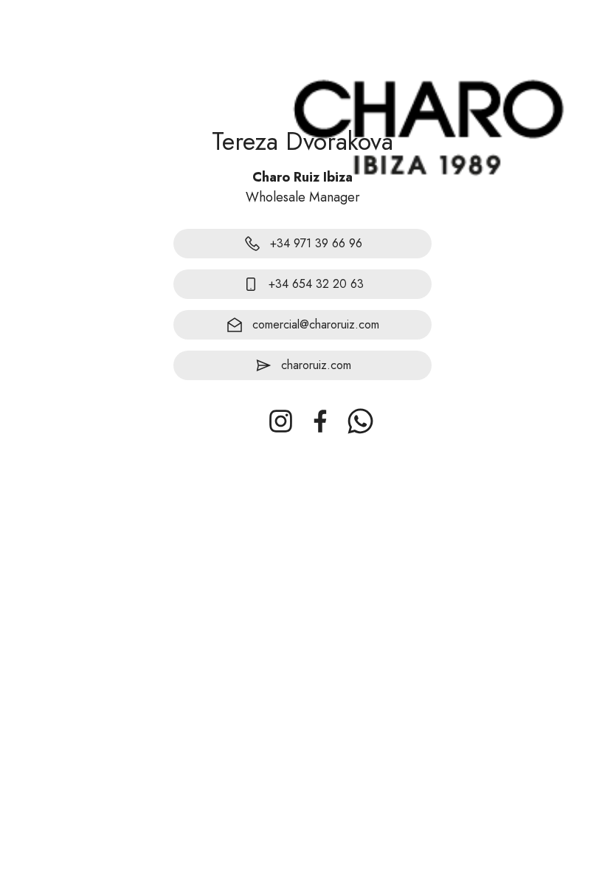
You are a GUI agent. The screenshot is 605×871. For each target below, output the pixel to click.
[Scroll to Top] (576, 791)
